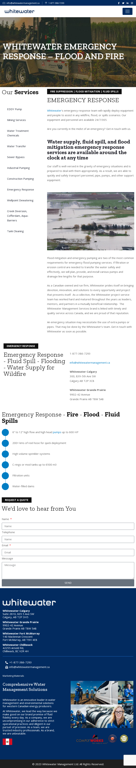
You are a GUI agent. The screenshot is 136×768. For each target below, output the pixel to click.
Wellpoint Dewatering (20, 200)
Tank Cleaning (15, 231)
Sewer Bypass (16, 157)
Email (5, 545)
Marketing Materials (13, 675)
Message (7, 558)
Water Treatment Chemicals (18, 133)
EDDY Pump (14, 109)
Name (6, 519)
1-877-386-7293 (56, 3)
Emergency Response (20, 189)
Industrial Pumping (18, 168)
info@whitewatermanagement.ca (23, 3)
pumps (57, 432)
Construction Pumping (20, 178)
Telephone (8, 532)
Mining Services (16, 120)
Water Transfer (16, 146)
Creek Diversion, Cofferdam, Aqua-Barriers (18, 215)
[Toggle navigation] (127, 11)
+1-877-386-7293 (20, 662)
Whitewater (54, 110)
